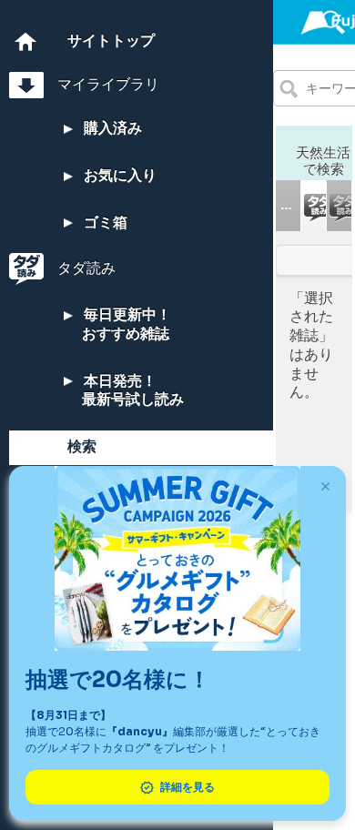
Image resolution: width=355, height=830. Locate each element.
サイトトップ (111, 40)
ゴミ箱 (103, 222)
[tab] (288, 205)
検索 (81, 446)
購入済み (111, 128)
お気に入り (118, 175)
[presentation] (288, 205)
